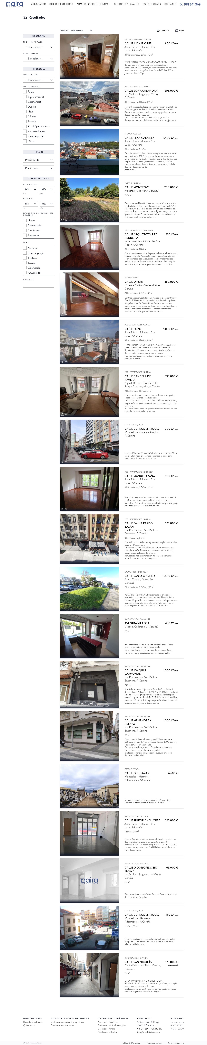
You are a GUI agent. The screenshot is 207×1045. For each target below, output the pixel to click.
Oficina (32, 116)
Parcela (32, 121)
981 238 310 (156, 1028)
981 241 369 (143, 1028)
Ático (31, 91)
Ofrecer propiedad (61, 4)
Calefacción (34, 267)
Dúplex (32, 106)
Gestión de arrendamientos (62, 1025)
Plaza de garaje (35, 136)
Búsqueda (28, 280)
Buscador (39, 4)
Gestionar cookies (176, 1043)
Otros (31, 141)
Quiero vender (29, 1025)
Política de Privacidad (131, 1043)
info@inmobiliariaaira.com (148, 1032)
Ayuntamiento (30, 54)
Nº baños (27, 199)
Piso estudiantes (36, 131)
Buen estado (34, 225)
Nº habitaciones (31, 184)
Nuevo (31, 220)
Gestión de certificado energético (112, 1025)
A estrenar (33, 235)
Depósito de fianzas (106, 1028)
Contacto (170, 4)
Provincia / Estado (33, 42)
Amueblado (34, 272)
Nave (30, 111)
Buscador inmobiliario (32, 1022)
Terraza (31, 262)
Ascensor (33, 248)
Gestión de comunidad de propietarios (67, 1022)
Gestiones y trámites (126, 4)
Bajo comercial (36, 96)
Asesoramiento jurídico (108, 1022)
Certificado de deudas (107, 1032)
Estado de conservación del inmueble (38, 214)
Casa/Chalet (34, 101)
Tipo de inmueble (32, 86)
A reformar (34, 230)
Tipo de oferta (30, 75)
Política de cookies (154, 1043)
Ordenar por (64, 30)
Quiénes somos (152, 4)
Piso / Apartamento (38, 126)
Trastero (32, 257)
